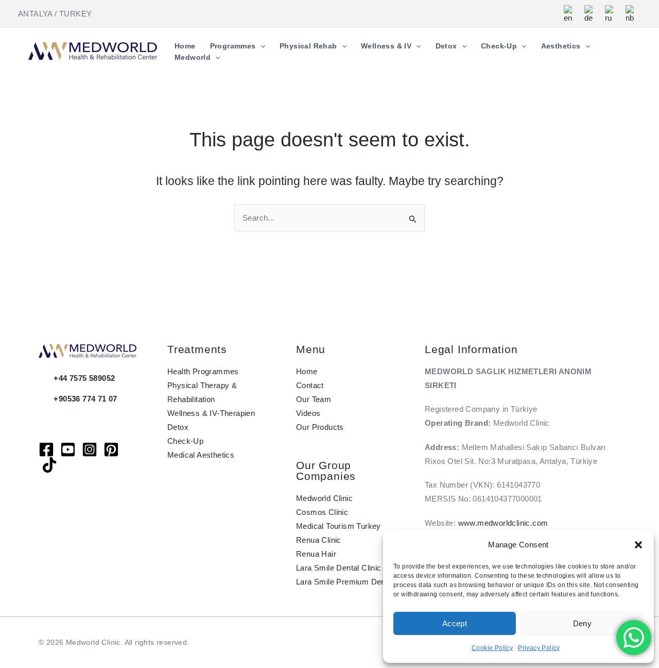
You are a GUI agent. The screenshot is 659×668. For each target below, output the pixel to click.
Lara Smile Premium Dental (345, 581)
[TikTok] (49, 465)
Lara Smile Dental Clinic (338, 567)
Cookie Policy (492, 648)
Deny (582, 623)
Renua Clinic (318, 540)
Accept (454, 623)
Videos (308, 413)
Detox (177, 427)
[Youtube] (68, 449)
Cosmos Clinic (322, 512)
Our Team (313, 399)
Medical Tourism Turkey (338, 526)
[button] (638, 545)
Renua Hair (316, 553)
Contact (310, 385)
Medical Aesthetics (200, 454)
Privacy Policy (539, 648)
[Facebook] (46, 449)
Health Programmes (203, 371)
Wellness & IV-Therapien (211, 413)
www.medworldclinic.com (503, 523)
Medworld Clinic (324, 498)
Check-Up (185, 441)
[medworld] (111, 449)
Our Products (320, 427)
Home (307, 371)
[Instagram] (89, 449)
